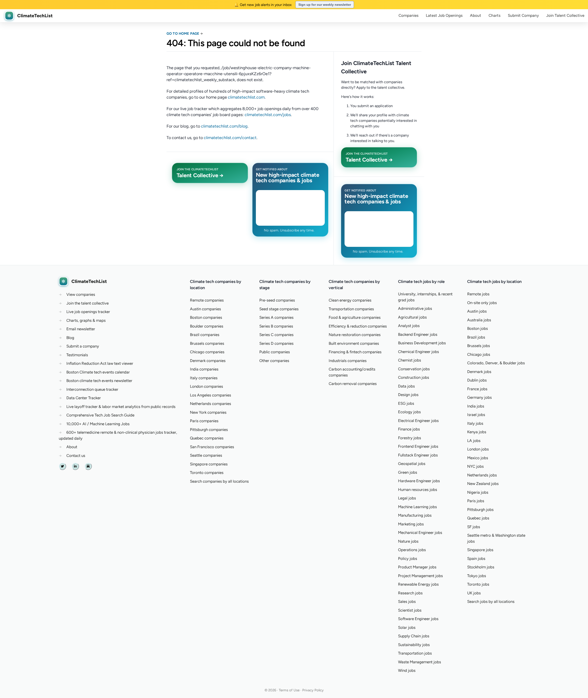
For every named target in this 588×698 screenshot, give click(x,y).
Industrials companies (348, 360)
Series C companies (276, 334)
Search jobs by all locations (490, 601)
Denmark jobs (479, 371)
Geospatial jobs (411, 463)
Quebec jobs (478, 518)
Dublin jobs (477, 380)
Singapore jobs (480, 549)
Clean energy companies (350, 300)
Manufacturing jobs (415, 515)
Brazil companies (204, 334)
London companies (206, 386)
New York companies (208, 412)
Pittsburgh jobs (480, 509)
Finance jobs (409, 429)
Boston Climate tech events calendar (98, 372)
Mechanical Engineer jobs (420, 532)
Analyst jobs (409, 325)
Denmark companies (208, 360)
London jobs (478, 449)
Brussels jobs (478, 345)
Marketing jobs (411, 524)
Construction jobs (413, 377)
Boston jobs (477, 328)
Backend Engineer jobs (417, 334)
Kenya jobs (476, 432)
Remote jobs (478, 294)
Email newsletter (80, 329)
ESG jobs (406, 403)
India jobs (475, 406)
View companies (80, 294)
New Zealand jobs (483, 483)
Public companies (274, 352)
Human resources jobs (417, 489)
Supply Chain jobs (413, 636)
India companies (204, 369)
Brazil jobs (476, 337)
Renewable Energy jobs (418, 584)
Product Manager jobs (417, 567)
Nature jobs (408, 541)
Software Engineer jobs (418, 618)
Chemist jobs (409, 360)
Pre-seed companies (277, 300)
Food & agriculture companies (355, 317)
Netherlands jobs (482, 475)
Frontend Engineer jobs (418, 446)
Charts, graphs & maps (86, 320)
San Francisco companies (212, 446)
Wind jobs (407, 670)
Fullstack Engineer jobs (418, 455)
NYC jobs (475, 466)
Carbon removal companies (353, 383)
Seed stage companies (279, 309)
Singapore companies (209, 464)
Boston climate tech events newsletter (99, 380)
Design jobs (408, 394)
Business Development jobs (422, 343)
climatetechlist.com (246, 97)
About (475, 15)
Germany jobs (479, 397)
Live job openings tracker (88, 311)
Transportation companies (351, 309)
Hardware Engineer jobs (419, 481)
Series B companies (276, 326)
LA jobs (474, 440)
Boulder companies (206, 326)
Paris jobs (475, 501)
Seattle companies (206, 455)
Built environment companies (354, 343)
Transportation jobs (415, 653)
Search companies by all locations (219, 481)
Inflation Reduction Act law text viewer (99, 363)
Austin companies (205, 309)
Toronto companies (206, 472)
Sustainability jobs (414, 644)
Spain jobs (476, 558)
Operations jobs (412, 549)
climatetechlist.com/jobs (268, 114)
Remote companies (207, 300)
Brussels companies (207, 343)
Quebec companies (206, 438)
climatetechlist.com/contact (230, 137)
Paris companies (204, 421)
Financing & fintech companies (355, 352)
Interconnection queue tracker (92, 389)
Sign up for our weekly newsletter (324, 4)
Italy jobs (475, 423)
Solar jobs (407, 627)
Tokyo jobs (476, 575)
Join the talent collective (87, 303)
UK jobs (474, 593)
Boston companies (206, 317)
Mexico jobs (477, 458)
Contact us (75, 455)
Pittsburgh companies (209, 429)
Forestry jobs (409, 438)
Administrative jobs (415, 308)
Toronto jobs (478, 584)
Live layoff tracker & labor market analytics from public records (120, 406)
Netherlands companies (210, 403)
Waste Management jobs (419, 662)
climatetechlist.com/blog (224, 126)
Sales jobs (407, 601)
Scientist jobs (409, 610)
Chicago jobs (478, 354)
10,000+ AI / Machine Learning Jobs (98, 424)
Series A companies (276, 317)
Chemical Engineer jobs (418, 351)
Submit (523, 15)
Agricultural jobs (412, 317)
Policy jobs (407, 558)
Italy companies (204, 378)
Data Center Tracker (83, 398)
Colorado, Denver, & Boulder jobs (496, 363)
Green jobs (407, 472)
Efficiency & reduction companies (358, 326)
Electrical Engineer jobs (418, 420)
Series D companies (276, 343)
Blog (70, 337)
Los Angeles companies (210, 395)
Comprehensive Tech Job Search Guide (100, 415)
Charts (494, 15)
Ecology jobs (409, 412)
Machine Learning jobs (417, 506)
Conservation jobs (414, 369)
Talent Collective (565, 15)
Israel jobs (476, 414)
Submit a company (82, 346)
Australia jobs (479, 320)
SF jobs (473, 526)
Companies (408, 15)
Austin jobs (477, 311)
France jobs (477, 389)
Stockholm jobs (480, 567)
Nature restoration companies (355, 334)
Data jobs (406, 386)
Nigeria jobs (477, 492)
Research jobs (410, 593)
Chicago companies (207, 352)
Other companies (274, 360)
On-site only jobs (482, 302)
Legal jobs (407, 498)
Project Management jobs (420, 575)
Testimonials (77, 355)
